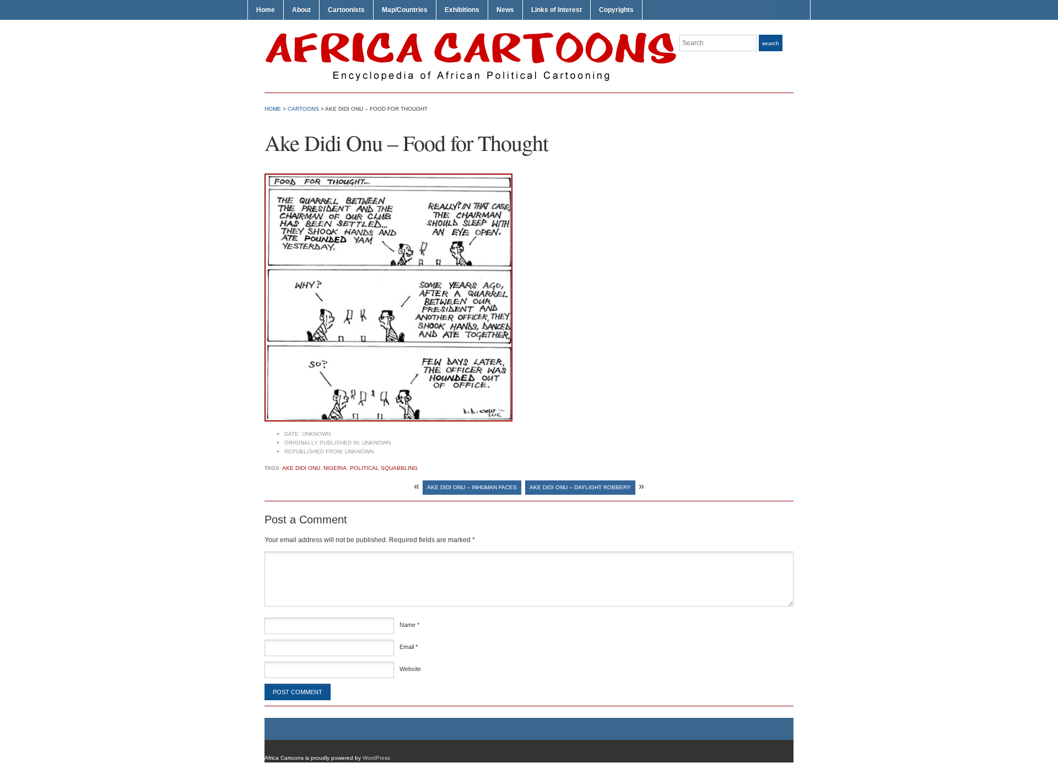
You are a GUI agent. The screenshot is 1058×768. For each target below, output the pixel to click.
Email (409, 646)
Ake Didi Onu (301, 468)
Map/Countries (405, 10)
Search (770, 43)
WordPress (376, 758)
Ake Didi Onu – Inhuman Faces (472, 487)
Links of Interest (556, 10)
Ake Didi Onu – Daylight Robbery (580, 487)
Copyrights (616, 10)
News (505, 10)
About (301, 10)
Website (410, 669)
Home (265, 10)
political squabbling (384, 468)
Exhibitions (462, 10)
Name (409, 624)
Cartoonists (346, 10)
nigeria (335, 468)
